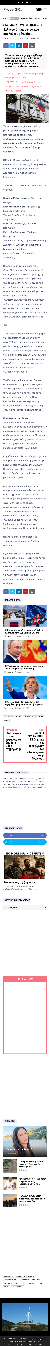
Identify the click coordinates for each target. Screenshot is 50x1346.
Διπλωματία (8, 716)
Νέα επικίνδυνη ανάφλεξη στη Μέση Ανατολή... (26, 18)
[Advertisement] (25, 943)
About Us (20, 1344)
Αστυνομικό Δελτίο (11, 1279)
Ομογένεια (8, 1283)
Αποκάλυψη (36, 1279)
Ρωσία (36, 38)
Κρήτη (6, 1287)
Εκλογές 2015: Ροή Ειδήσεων (24, 1283)
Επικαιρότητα (29, 716)
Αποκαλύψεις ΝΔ (17, 1287)
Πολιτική (40, 716)
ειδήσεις (18, 716)
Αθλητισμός (8, 1276)
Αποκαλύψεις (20, 1276)
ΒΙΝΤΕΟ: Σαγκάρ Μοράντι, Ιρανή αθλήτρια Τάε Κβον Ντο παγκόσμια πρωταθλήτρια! (23, 86)
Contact (39, 1344)
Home (10, 1344)
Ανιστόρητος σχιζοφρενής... (20, 882)
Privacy (29, 1344)
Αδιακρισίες (25, 1279)
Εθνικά (39, 1283)
